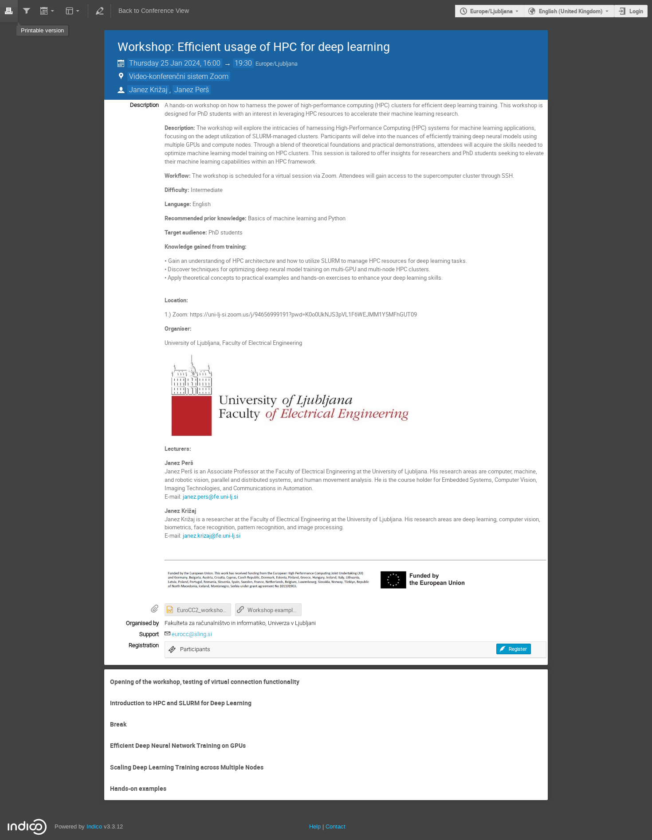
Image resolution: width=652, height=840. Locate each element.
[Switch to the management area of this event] (99, 11)
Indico (94, 826)
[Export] (48, 11)
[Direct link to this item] (305, 682)
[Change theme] (73, 11)
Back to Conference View (153, 11)
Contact (336, 826)
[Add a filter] (26, 11)
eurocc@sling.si (192, 634)
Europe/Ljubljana (491, 11)
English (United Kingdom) (571, 11)
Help (315, 826)
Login (636, 11)
